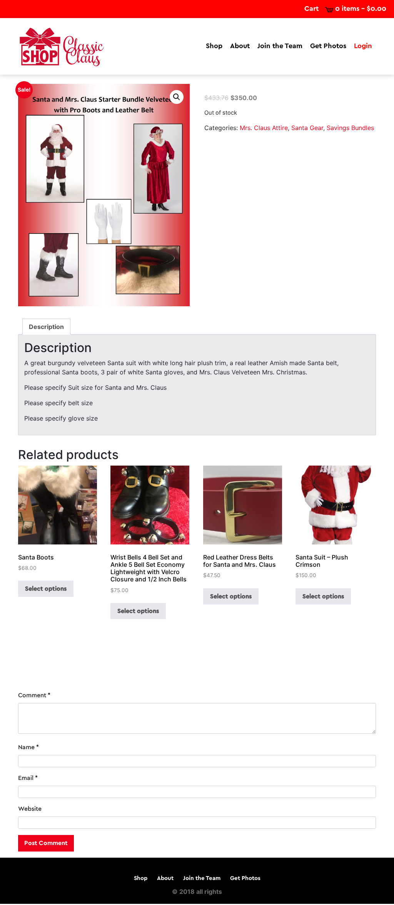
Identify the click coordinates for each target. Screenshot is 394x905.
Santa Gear (307, 128)
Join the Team (279, 46)
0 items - (360, 8)
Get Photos (328, 46)
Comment (34, 695)
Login (363, 46)
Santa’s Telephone (346, 662)
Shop (214, 46)
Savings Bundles (350, 128)
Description (46, 327)
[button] (177, 97)
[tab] (46, 327)
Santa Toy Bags (43, 662)
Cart (311, 8)
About (240, 46)
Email (28, 778)
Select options (46, 589)
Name (28, 747)
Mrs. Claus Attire (264, 128)
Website (30, 809)
